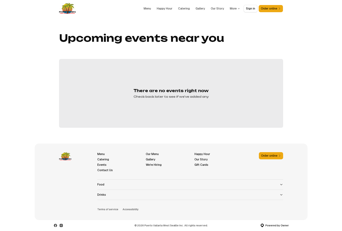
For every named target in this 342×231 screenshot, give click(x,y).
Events (101, 165)
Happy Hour (164, 8)
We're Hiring (154, 165)
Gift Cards (201, 165)
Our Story (217, 8)
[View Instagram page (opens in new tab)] (61, 225)
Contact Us (105, 170)
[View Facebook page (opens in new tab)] (55, 225)
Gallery (200, 8)
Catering (184, 8)
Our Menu (152, 154)
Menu (147, 8)
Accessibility (131, 209)
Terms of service (107, 209)
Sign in (250, 8)
